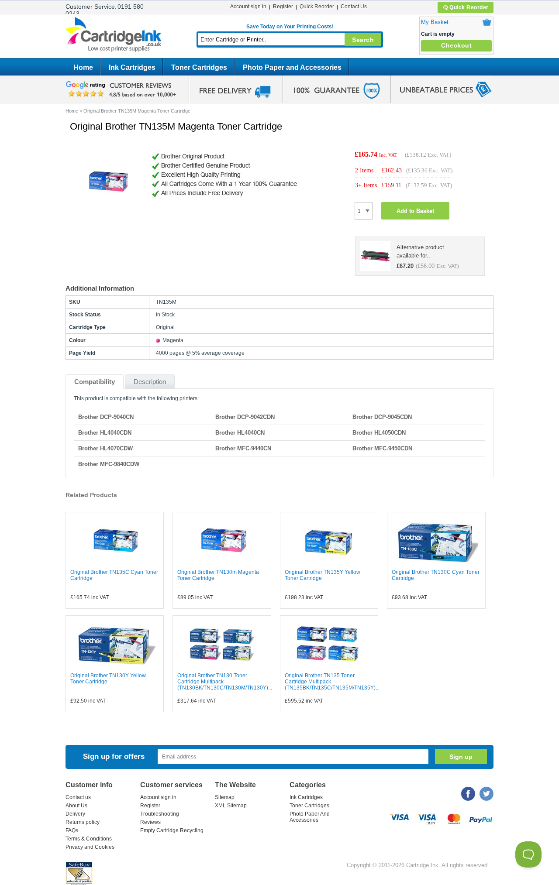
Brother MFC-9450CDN (382, 448)
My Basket (435, 22)
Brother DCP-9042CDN (245, 417)
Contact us (78, 797)
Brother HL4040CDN (104, 432)
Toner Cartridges (199, 67)
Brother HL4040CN (240, 432)
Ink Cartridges (132, 67)
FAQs (72, 830)
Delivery (75, 814)
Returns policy (83, 822)
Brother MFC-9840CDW (108, 464)
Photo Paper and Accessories (292, 67)
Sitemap (225, 797)
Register (283, 6)
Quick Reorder (469, 7)
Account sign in (248, 6)
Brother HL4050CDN (379, 432)
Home (83, 67)
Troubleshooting (159, 814)
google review (122, 89)
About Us (76, 806)
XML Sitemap (231, 806)
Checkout (456, 45)
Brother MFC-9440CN (243, 448)
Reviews (150, 822)
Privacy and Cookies (90, 847)
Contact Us (354, 6)
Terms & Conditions (89, 839)
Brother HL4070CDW (105, 448)
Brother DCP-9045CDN (382, 417)
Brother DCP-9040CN (106, 417)
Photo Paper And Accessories (310, 817)
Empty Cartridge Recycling (172, 830)
